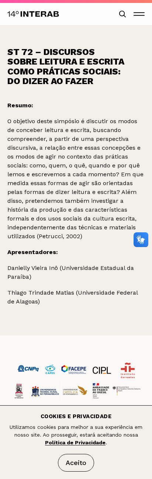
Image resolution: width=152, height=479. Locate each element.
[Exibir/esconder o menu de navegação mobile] (139, 14)
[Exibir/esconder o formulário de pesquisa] (122, 14)
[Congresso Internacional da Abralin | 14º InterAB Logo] (33, 14)
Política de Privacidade (75, 442)
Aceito (76, 462)
